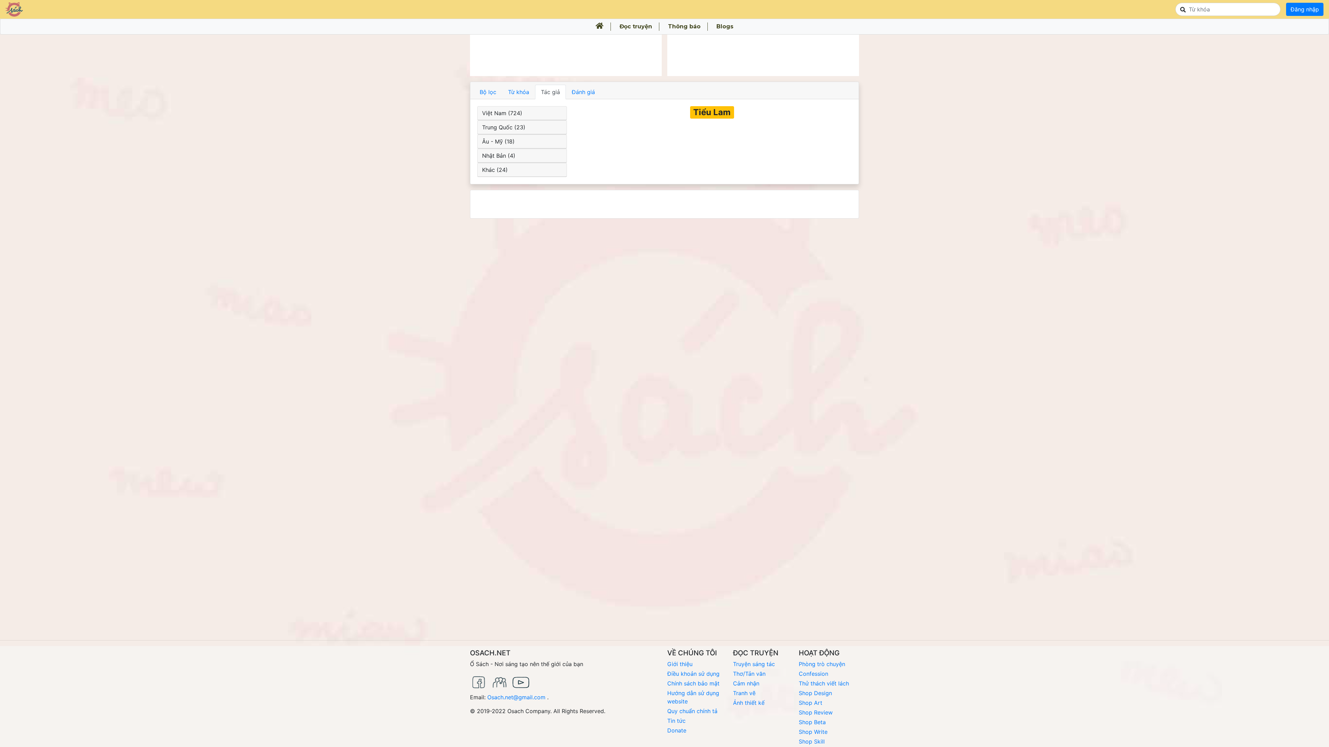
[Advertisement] (566, 55)
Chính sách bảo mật (693, 683)
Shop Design (815, 693)
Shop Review (816, 712)
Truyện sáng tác (754, 664)
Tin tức (676, 720)
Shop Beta (812, 722)
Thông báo (684, 26)
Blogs (724, 26)
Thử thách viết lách (824, 683)
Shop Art (810, 702)
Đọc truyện (636, 26)
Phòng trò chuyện (822, 664)
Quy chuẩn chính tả (692, 711)
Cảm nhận (746, 683)
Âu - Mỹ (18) (498, 141)
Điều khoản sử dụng (693, 673)
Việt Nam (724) (502, 113)
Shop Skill (812, 741)
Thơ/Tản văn (749, 673)
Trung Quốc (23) (503, 127)
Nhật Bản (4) (498, 155)
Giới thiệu (680, 664)
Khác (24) (495, 169)
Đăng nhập (1305, 9)
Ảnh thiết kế (749, 702)
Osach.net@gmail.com (516, 697)
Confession (813, 673)
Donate (676, 730)
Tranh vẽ (744, 693)
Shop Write (813, 731)
